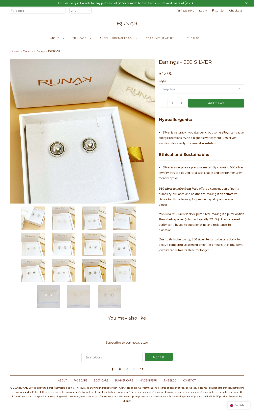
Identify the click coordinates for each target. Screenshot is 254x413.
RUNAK (23, 387)
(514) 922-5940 (185, 10)
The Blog (193, 37)
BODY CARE (101, 380)
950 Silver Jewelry (160, 37)
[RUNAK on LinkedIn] (134, 369)
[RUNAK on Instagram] (127, 369)
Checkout (235, 10)
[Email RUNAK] (141, 369)
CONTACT (189, 380)
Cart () (219, 10)
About (55, 37)
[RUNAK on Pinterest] (119, 369)
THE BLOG (170, 380)
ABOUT (62, 380)
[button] (239, 405)
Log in (203, 10)
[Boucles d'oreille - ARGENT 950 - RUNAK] (82, 131)
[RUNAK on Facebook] (112, 369)
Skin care (80, 37)
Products (28, 51)
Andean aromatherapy (117, 37)
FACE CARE (80, 380)
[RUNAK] (127, 24)
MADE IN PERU (148, 380)
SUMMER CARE (124, 380)
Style (162, 81)
